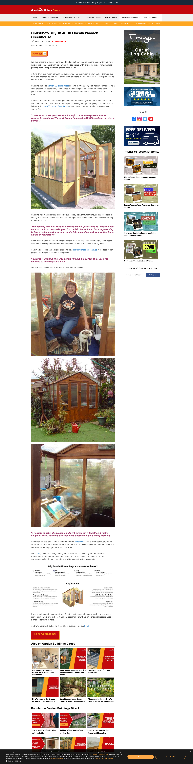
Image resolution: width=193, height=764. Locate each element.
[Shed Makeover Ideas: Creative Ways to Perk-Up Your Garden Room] (73, 658)
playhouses (80, 24)
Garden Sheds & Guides (72, 18)
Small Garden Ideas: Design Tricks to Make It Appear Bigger (73, 700)
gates (150, 24)
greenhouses (127, 24)
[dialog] (96, 756)
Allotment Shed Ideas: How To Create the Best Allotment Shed (101, 700)
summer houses (95, 24)
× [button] (190, 752)
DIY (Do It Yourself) (151, 18)
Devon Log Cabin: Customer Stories (138, 261)
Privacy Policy (109, 758)
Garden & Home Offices (50, 18)
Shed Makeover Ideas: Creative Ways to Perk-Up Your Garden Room (73, 672)
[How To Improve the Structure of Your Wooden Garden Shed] (45, 687)
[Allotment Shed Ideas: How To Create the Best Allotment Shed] (100, 687)
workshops (141, 24)
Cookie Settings (99, 758)
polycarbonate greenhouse (85, 250)
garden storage (112, 24)
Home (35, 18)
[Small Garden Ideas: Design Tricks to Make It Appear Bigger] (73, 687)
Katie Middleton (59, 41)
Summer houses (111, 18)
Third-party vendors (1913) (99, 754)
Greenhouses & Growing (131, 18)
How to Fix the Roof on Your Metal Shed (99, 671)
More (158, 24)
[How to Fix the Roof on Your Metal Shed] (100, 658)
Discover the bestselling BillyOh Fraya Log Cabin (96, 2)
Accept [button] (140, 757)
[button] (64, 761)
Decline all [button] (170, 757)
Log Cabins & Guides (93, 18)
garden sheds (38, 24)
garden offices (66, 24)
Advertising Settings (57, 758)
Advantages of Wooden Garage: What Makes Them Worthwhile (43, 672)
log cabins (52, 24)
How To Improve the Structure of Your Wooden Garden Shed (44, 700)
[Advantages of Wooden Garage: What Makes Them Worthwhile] (45, 658)
